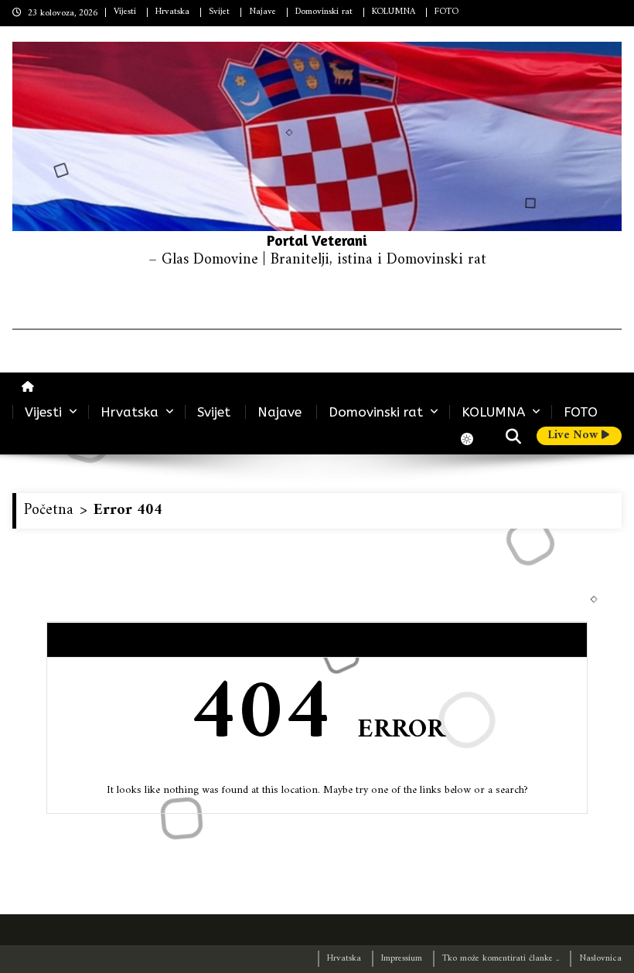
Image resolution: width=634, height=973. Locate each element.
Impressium (401, 959)
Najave (262, 12)
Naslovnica (600, 959)
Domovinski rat (324, 12)
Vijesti (125, 12)
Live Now (574, 436)
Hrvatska (172, 12)
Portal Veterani (317, 240)
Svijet (219, 12)
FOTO (446, 12)
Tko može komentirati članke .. (500, 959)
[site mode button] (474, 439)
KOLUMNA (393, 12)
